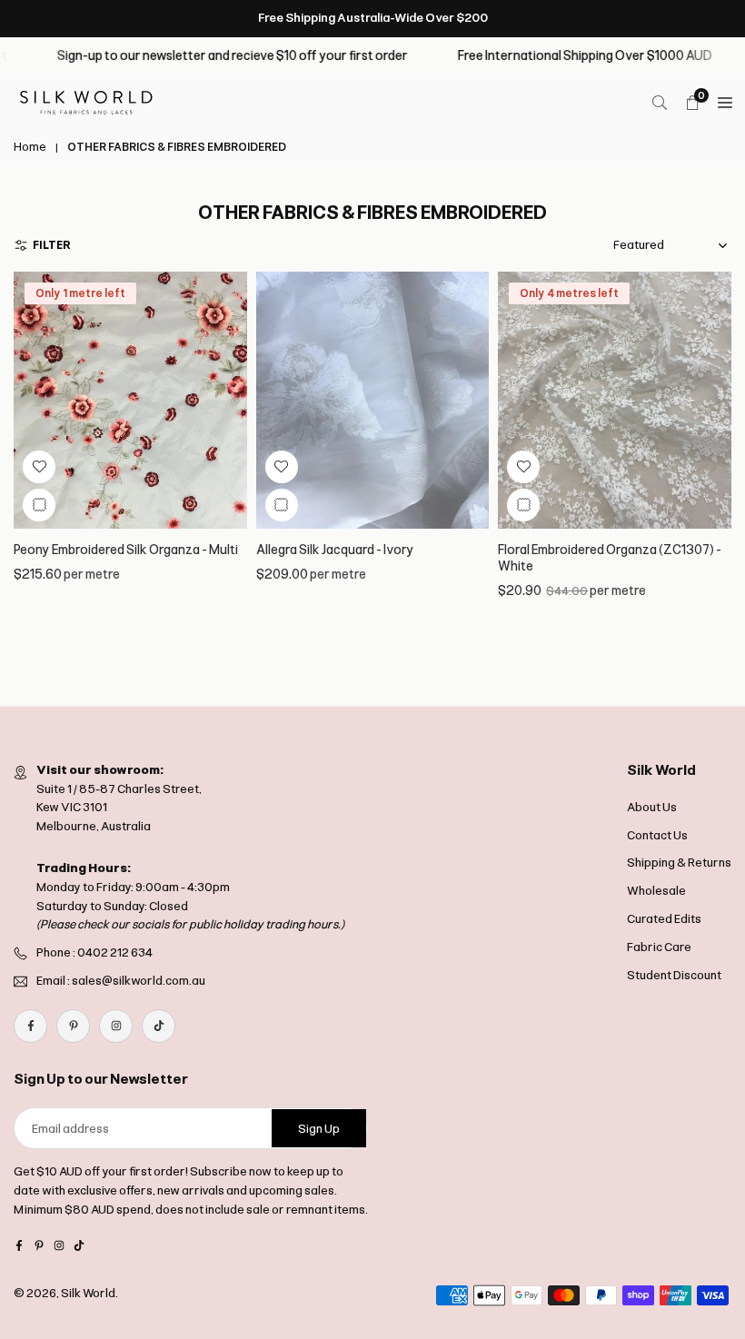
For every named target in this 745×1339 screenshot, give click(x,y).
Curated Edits (664, 919)
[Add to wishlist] (39, 467)
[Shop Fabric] (725, 103)
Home (30, 147)
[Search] (659, 103)
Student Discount (674, 975)
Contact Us (657, 835)
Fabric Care (659, 947)
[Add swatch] (39, 505)
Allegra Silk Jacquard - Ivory (335, 550)
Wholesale (656, 891)
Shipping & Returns (679, 862)
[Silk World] (86, 101)
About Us (652, 807)
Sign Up (319, 1129)
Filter (52, 245)
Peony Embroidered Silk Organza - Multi (126, 550)
